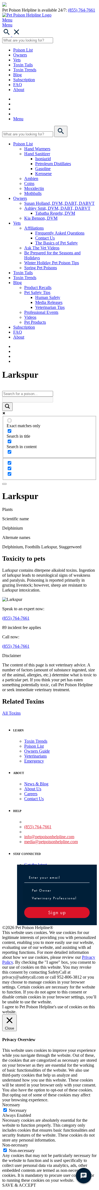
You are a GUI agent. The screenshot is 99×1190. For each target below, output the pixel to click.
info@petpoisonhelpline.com (49, 836)
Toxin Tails (23, 64)
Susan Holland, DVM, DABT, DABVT (59, 203)
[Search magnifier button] (7, 406)
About (18, 89)
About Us (32, 788)
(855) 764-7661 (81, 10)
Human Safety (47, 297)
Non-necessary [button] (15, 1145)
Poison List (23, 50)
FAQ (17, 84)
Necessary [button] (11, 1104)
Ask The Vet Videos (41, 248)
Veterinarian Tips (50, 307)
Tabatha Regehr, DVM (55, 213)
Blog (17, 74)
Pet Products (35, 322)
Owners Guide (37, 751)
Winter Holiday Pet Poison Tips (51, 262)
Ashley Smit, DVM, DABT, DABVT (57, 208)
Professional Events (41, 312)
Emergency (34, 761)
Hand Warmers (37, 148)
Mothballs (33, 193)
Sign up (57, 912)
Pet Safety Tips (37, 292)
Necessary (18, 1110)
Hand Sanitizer (37, 153)
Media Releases (48, 302)
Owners (20, 55)
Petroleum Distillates (53, 163)
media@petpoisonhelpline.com (51, 841)
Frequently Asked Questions (59, 233)
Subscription (24, 79)
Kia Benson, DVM (40, 218)
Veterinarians (35, 756)
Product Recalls (37, 287)
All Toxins (11, 713)
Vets (17, 60)
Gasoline (43, 168)
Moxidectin (34, 188)
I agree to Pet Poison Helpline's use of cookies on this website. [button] (48, 1009)
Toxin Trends (24, 69)
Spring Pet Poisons (40, 267)
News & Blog (36, 783)
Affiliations (34, 228)
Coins (29, 183)
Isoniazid (43, 158)
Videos (30, 317)
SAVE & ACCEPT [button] (19, 1185)
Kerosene (43, 173)
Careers (30, 793)
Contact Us (45, 238)
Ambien (31, 178)
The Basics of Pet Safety (56, 243)
